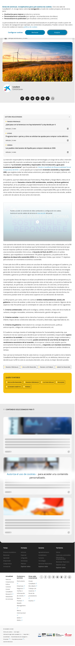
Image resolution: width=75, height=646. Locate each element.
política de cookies (30, 27)
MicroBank (33, 586)
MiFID (19, 618)
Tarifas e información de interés (21, 593)
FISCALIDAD (61, 382)
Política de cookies (7, 632)
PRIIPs (19, 620)
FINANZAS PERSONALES (12, 367)
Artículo (23, 552)
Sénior (58, 552)
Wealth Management (21, 605)
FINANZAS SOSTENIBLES (46, 367)
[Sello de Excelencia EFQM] (54, 636)
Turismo (41, 558)
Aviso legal (16, 632)
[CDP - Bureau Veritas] (68, 636)
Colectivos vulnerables (63, 555)
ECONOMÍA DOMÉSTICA (14, 387)
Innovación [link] (6, 566)
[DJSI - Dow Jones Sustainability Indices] (60, 636)
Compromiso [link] (7, 564)
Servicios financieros (45, 564)
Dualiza (32, 601)
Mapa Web (25, 634)
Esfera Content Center (8, 586)
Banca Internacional (21, 613)
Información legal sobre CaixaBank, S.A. (12, 634)
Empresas (21, 586)
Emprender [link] (7, 561)
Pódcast (23, 564)
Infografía (24, 558)
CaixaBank (16, 87)
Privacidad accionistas (18, 639)
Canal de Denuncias (8, 641)
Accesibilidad (6, 636)
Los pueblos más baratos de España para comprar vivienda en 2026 (30, 148)
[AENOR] (44, 636)
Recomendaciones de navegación (19, 636)
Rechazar (35, 32)
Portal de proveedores (33, 595)
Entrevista (24, 561)
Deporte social (60, 565)
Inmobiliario (42, 555)
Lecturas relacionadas (13, 117)
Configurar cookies (15, 32)
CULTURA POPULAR (48, 382)
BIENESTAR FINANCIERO (63, 367)
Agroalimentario (43, 552)
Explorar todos (25, 566)
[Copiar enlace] (22, 98)
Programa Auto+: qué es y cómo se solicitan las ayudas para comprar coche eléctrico (37, 136)
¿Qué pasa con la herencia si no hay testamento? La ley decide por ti (31, 125)
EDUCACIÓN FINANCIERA (29, 367)
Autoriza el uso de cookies (21, 474)
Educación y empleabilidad (61, 558)
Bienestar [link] (6, 555)
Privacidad (6, 639)
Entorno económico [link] (9, 552)
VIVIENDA (27, 387)
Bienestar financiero (62, 562)
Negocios (20, 588)
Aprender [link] (6, 558)
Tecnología (42, 561)
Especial (23, 555)
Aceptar (57, 32)
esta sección (42, 213)
